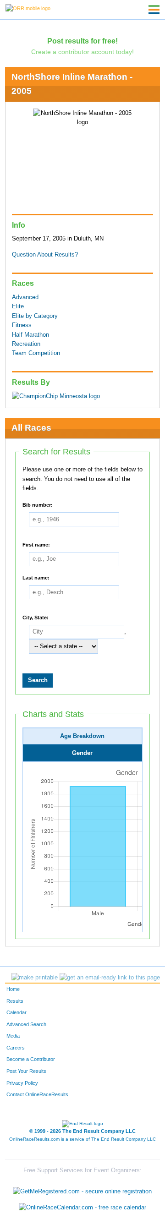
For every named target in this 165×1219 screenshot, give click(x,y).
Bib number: (37, 504)
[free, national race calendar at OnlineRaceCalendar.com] (82, 1208)
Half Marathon (30, 335)
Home (13, 989)
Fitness (22, 325)
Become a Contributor (30, 1059)
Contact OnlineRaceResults (37, 1094)
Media (13, 1036)
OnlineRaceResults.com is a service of (82, 1139)
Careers (15, 1047)
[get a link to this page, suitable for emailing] (110, 977)
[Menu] (154, 9)
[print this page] (34, 977)
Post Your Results (26, 1071)
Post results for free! (82, 41)
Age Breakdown (82, 736)
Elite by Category (35, 316)
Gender (82, 753)
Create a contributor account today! (82, 51)
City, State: (35, 617)
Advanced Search (26, 1024)
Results (14, 1001)
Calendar (16, 1012)
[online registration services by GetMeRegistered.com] (82, 1189)
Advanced (25, 297)
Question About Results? (45, 254)
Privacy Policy (22, 1083)
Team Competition (36, 353)
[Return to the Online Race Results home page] (28, 8)
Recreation (26, 344)
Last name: (36, 577)
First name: (36, 544)
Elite (18, 306)
